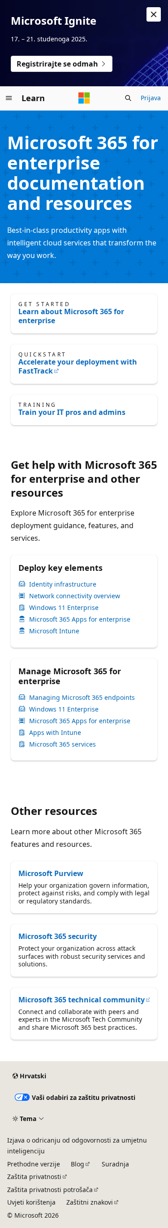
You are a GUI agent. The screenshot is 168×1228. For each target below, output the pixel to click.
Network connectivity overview (74, 596)
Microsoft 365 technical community (81, 999)
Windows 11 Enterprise (64, 608)
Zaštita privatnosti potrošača (50, 1189)
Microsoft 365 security (57, 936)
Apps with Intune (55, 733)
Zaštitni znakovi (89, 1202)
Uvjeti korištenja (31, 1202)
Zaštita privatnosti (34, 1176)
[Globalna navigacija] (9, 98)
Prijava (151, 97)
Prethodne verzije (33, 1164)
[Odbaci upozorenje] (153, 14)
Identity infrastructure (62, 584)
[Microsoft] (84, 98)
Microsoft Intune (54, 631)
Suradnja (115, 1164)
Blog (77, 1164)
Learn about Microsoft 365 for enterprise (71, 316)
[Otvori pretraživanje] (128, 98)
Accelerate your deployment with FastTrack (77, 366)
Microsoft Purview (50, 873)
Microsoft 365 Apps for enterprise (79, 619)
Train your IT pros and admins (71, 412)
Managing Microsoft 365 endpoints (82, 698)
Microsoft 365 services (62, 744)
